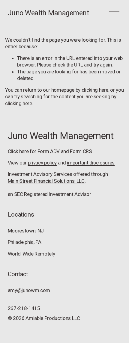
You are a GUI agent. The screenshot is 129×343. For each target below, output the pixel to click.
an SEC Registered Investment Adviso (48, 194)
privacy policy (42, 163)
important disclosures (91, 163)
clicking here (95, 90)
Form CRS (81, 151)
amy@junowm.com (29, 290)
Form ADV (49, 151)
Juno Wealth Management (48, 13)
